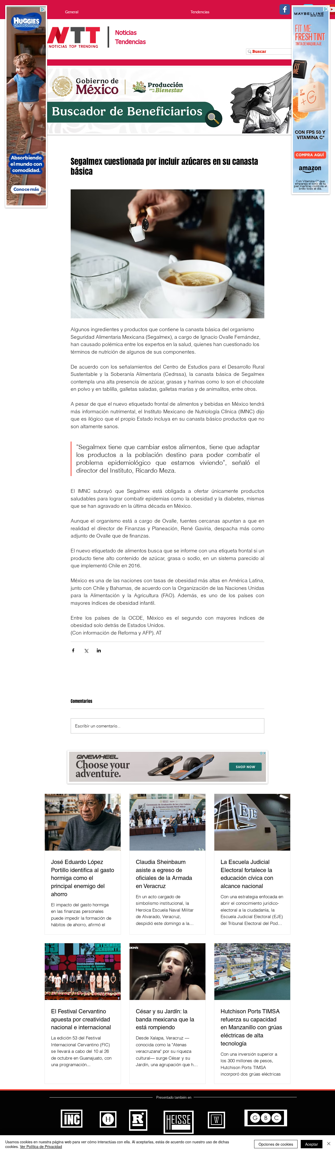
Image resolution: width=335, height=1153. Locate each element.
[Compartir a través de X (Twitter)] (85, 650)
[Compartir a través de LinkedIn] (98, 650)
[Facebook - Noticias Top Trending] (285, 9)
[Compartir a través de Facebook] (73, 650)
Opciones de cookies (276, 1144)
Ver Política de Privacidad (41, 1146)
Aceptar (311, 1144)
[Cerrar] (329, 1144)
